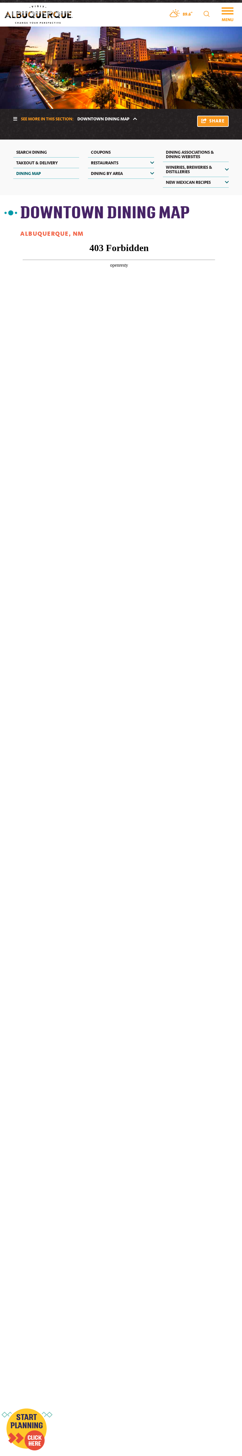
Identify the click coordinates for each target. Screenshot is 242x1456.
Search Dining (31, 152)
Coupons (101, 152)
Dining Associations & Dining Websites (190, 154)
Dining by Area (107, 173)
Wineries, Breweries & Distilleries (189, 169)
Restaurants (104, 163)
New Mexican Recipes (188, 182)
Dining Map (28, 173)
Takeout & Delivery (37, 163)
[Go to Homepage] (38, 14)
